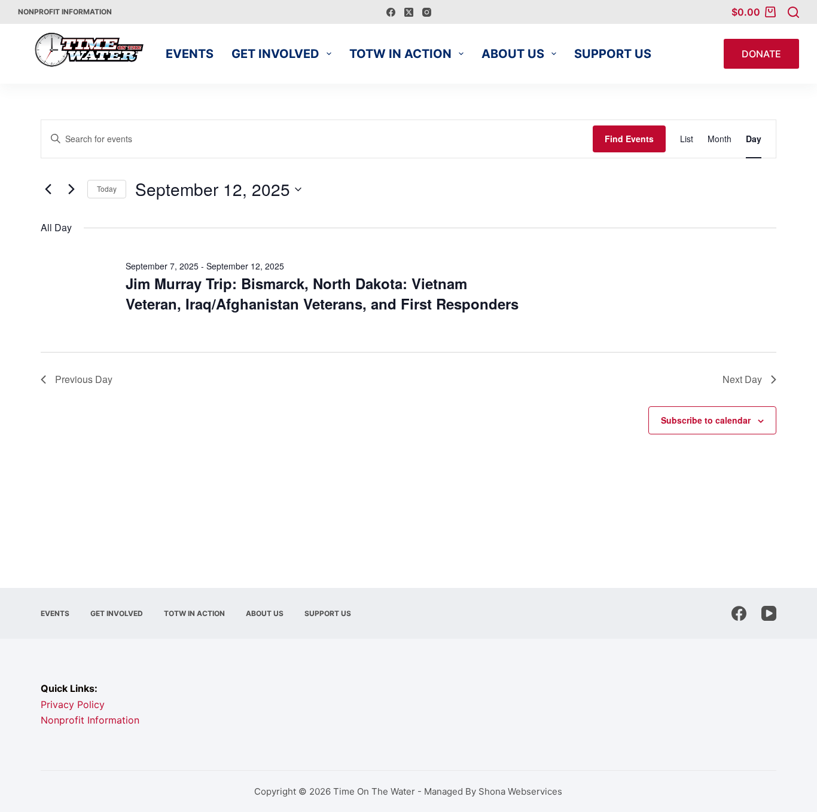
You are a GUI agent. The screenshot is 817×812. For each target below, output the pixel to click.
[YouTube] (768, 613)
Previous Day (83, 379)
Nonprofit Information (65, 11)
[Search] (793, 12)
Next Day (742, 379)
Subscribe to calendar (706, 420)
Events (190, 54)
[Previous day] (48, 189)
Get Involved (275, 54)
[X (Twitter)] (408, 12)
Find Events (629, 139)
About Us (512, 54)
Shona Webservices (520, 791)
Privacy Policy (73, 704)
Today (107, 188)
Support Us (612, 54)
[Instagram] (426, 12)
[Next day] (71, 189)
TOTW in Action (400, 54)
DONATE (761, 54)
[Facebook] (390, 12)
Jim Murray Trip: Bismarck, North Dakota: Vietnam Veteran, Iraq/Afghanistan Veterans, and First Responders (322, 293)
